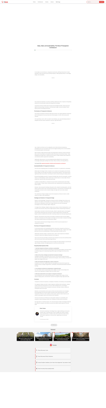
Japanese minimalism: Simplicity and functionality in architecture (53, 163)
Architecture (54, 324)
